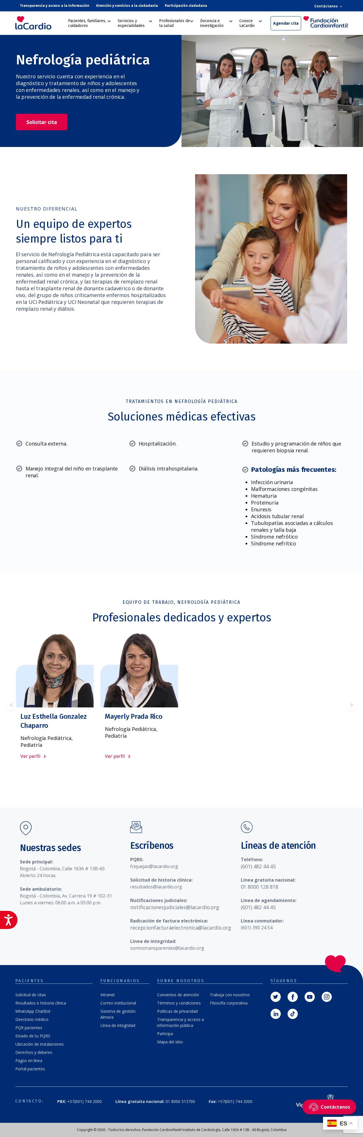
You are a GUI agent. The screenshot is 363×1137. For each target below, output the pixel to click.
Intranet (107, 994)
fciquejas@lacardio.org (154, 866)
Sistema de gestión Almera (118, 1014)
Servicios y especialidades (131, 23)
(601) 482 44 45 (258, 866)
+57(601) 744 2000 (79, 1101)
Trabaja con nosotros (230, 994)
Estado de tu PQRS (32, 1036)
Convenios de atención (178, 994)
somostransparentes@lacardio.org (167, 948)
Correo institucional (118, 1003)
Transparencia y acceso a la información (54, 6)
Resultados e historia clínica (40, 1003)
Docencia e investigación (211, 23)
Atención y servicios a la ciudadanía (127, 6)
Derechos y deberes (33, 1052)
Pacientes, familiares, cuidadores (87, 23)
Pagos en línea (28, 1060)
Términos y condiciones (179, 1003)
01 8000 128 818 (259, 886)
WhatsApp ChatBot (32, 1011)
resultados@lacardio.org (156, 887)
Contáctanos (326, 6)
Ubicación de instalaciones (39, 1044)
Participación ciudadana (186, 6)
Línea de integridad (117, 1025)
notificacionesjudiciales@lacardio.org (174, 907)
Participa (165, 1033)
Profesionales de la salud (174, 23)
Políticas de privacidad (177, 1011)
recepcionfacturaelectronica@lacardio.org (180, 927)
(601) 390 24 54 (257, 927)
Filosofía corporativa (229, 1003)
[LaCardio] (39, 23)
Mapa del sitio (170, 1041)
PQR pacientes (28, 1027)
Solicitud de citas (30, 994)
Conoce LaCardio (247, 23)
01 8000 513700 (155, 1101)
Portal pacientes (30, 1068)
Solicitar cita (41, 122)
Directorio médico (31, 1019)
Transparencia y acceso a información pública (180, 1022)
